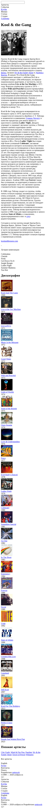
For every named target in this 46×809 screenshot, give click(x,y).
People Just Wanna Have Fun (13, 739)
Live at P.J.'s (6, 326)
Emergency (5, 574)
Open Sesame (6, 425)
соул (28, 216)
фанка (3, 73)
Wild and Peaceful (8, 375)
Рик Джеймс (26, 752)
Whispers (29, 755)
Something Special (8, 524)
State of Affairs (7, 640)
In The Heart (6, 557)
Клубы (4, 9)
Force (3, 458)
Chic (3, 752)
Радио (3, 765)
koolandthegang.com (9, 241)
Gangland (5, 673)
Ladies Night (6, 491)
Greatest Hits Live (8, 656)
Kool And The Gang (9, 293)
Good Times (6, 359)
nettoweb (16, 772)
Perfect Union (6, 723)
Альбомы (5, 18)
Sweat (3, 607)
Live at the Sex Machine (11, 309)
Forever (4, 590)
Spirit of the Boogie (9, 408)
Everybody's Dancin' (9, 475)
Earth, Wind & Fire (13, 752)
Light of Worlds (7, 392)
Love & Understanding (10, 442)
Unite (3, 623)
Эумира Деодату (33, 118)
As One (4, 541)
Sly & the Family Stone (23, 73)
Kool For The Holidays (10, 706)
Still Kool (5, 690)
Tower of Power (18, 755)
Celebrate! (5, 508)
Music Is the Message (9, 342)
